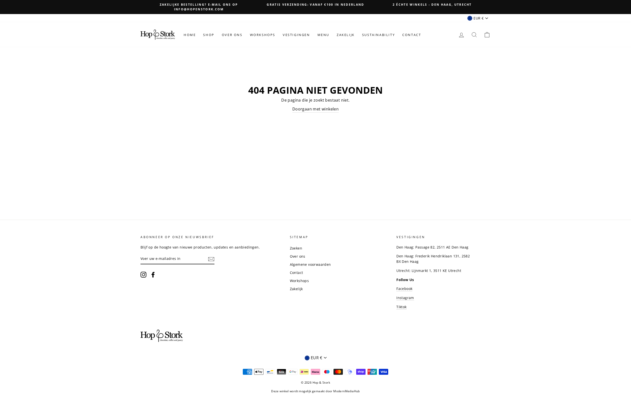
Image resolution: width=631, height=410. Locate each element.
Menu (323, 35)
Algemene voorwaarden (310, 264)
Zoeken (296, 248)
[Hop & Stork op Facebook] (153, 275)
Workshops (262, 35)
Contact (411, 35)
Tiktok (401, 306)
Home (190, 35)
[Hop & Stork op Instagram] (143, 275)
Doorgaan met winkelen (315, 109)
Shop (208, 35)
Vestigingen (296, 35)
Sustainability (378, 35)
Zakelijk (346, 35)
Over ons (232, 35)
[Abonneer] (211, 259)
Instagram (405, 297)
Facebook (404, 288)
